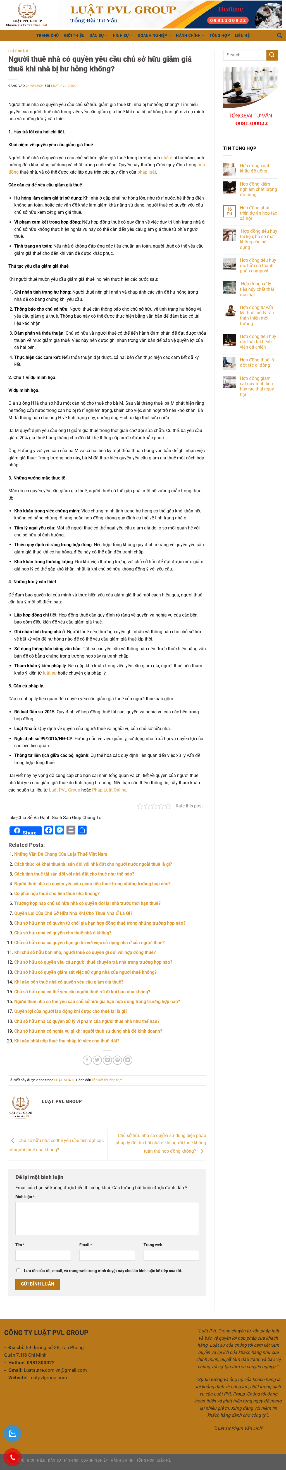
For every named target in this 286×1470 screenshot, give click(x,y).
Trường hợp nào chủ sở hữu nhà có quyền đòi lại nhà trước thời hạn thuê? (87, 903)
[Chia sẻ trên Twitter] (97, 1060)
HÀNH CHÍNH (188, 35)
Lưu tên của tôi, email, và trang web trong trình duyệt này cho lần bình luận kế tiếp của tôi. (103, 1270)
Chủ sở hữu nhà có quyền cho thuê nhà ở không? (62, 933)
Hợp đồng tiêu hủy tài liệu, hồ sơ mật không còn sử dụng (258, 239)
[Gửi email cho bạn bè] (107, 1060)
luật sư (49, 673)
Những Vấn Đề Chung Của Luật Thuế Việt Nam (60, 854)
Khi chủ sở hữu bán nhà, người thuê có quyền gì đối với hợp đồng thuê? (85, 952)
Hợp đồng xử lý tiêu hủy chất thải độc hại (257, 289)
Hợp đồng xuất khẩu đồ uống (254, 168)
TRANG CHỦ (47, 35)
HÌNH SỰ (121, 35)
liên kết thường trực (107, 1080)
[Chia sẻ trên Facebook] (87, 1060)
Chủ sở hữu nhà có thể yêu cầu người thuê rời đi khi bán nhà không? (82, 991)
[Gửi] (272, 55)
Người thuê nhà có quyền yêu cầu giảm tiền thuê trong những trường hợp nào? (92, 883)
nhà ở (166, 157)
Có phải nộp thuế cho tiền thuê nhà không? (57, 893)
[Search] (279, 35)
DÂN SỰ (97, 35)
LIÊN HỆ (242, 35)
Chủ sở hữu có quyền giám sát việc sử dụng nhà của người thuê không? (85, 972)
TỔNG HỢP (219, 35)
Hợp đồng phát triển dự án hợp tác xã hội (258, 213)
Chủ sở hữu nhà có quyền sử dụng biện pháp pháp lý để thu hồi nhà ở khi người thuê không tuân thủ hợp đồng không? (161, 1143)
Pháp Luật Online (109, 790)
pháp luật (146, 172)
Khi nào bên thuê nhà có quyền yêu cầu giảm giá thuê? (68, 982)
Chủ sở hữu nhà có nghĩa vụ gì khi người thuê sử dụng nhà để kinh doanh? (88, 1031)
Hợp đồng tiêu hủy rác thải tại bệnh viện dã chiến (258, 342)
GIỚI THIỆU (74, 35)
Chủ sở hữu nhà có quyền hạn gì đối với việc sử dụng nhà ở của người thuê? (89, 942)
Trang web (153, 1245)
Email (85, 1245)
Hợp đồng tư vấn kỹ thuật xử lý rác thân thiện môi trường (257, 315)
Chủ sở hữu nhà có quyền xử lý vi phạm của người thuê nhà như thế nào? (86, 1021)
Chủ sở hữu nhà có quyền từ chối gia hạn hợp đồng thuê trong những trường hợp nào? (99, 923)
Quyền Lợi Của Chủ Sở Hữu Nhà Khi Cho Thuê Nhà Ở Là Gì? (73, 913)
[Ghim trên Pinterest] (117, 1060)
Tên (20, 1245)
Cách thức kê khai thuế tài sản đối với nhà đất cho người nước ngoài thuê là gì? (93, 864)
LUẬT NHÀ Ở (18, 51)
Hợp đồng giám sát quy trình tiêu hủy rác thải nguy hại (257, 386)
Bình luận (25, 1197)
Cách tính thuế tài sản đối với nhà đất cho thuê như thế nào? (74, 874)
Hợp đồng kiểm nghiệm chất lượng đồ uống (258, 189)
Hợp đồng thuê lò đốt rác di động (257, 362)
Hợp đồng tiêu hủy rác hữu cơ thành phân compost (258, 266)
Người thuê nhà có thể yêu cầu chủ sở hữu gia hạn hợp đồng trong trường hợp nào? (97, 1001)
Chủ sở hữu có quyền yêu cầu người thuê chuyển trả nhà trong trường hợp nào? (93, 962)
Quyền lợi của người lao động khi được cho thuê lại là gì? (70, 1011)
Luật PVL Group (64, 86)
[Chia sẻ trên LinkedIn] (127, 1060)
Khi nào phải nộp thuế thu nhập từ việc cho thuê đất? (67, 1041)
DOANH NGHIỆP (152, 35)
